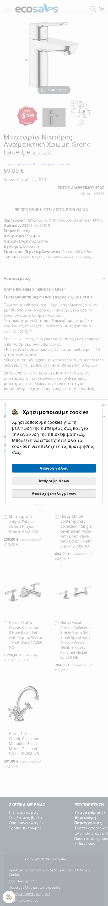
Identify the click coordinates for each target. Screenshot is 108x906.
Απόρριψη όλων (54, 480)
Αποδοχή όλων (54, 468)
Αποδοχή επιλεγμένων (54, 493)
